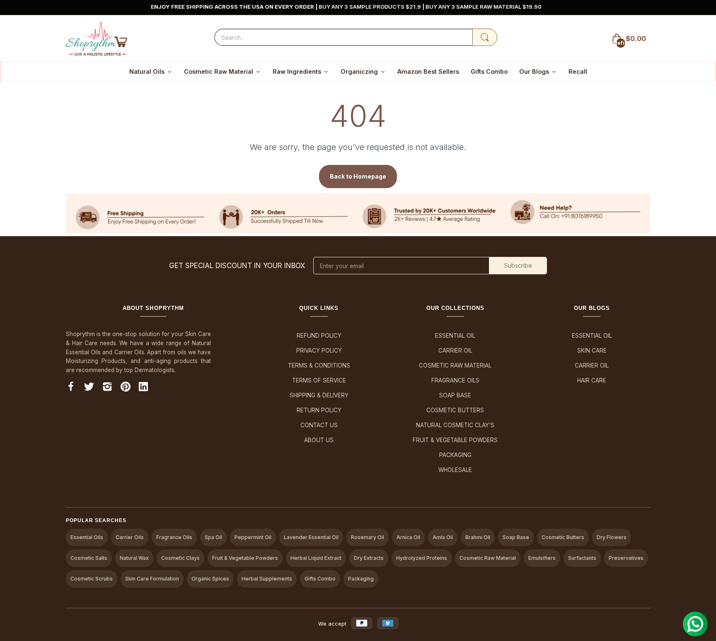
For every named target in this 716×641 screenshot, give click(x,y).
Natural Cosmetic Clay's (455, 425)
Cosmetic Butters (455, 410)
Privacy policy (319, 350)
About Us (319, 440)
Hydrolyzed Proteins (421, 558)
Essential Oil (455, 335)
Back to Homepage (358, 176)
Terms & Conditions (319, 365)
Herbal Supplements (267, 579)
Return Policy (319, 410)
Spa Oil (213, 537)
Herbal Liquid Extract (315, 558)
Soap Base (455, 395)
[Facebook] (71, 388)
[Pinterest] (126, 388)
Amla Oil (443, 537)
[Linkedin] (143, 388)
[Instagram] (107, 388)
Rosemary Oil (367, 537)
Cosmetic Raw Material (455, 365)
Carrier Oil (455, 350)
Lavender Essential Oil (311, 537)
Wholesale (455, 470)
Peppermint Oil (253, 537)
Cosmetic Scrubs (91, 579)
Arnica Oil (408, 537)
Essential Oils (86, 537)
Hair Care (591, 380)
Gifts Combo (320, 579)
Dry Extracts (369, 558)
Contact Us (319, 425)
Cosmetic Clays (180, 558)
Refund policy (319, 335)
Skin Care (592, 350)
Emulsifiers (542, 558)
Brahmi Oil (477, 537)
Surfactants (582, 558)
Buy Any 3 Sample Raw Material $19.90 (466, 6)
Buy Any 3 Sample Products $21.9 (352, 6)
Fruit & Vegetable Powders (455, 440)
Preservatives (626, 558)
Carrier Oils (130, 537)
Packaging (455, 455)
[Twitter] (89, 388)
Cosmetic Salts (88, 558)
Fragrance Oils (455, 380)
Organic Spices (210, 579)
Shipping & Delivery (319, 395)
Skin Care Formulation (152, 579)
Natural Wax (134, 558)
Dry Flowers (611, 537)
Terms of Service (319, 380)
